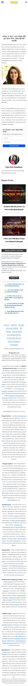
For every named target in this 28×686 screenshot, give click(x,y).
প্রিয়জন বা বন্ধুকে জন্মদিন (8, 582)
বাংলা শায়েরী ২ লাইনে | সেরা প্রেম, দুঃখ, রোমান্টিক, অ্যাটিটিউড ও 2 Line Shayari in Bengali (14, 297)
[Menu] (2, 2)
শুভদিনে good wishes (14, 604)
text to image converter (14, 334)
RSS (21, 328)
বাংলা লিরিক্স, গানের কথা (6, 652)
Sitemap (8, 331)
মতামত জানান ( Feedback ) (14, 341)
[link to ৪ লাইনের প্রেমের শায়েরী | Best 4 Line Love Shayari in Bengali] (14, 226)
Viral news (11, 391)
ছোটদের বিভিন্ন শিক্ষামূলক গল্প (7, 625)
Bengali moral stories (12, 393)
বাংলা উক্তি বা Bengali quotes (19, 416)
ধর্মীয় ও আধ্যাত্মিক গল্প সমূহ (20, 636)
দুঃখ (13, 434)
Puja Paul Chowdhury (14, 167)
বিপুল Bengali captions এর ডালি (15, 470)
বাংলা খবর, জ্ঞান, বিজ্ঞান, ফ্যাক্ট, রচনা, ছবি (14, 338)
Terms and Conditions (12, 328)
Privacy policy (14, 344)
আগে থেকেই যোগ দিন (14, 145)
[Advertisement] (14, 20)
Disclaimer (21, 325)
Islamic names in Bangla (18, 520)
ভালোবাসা (7, 434)
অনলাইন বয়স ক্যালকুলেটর (17, 331)
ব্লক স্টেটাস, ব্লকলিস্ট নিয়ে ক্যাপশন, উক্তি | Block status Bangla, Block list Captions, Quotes (14, 305)
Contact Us (14, 278)
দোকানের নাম (4, 538)
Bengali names (6, 504)
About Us (6, 325)
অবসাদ (15, 434)
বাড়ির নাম (23, 536)
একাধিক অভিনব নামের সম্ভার (14, 541)
